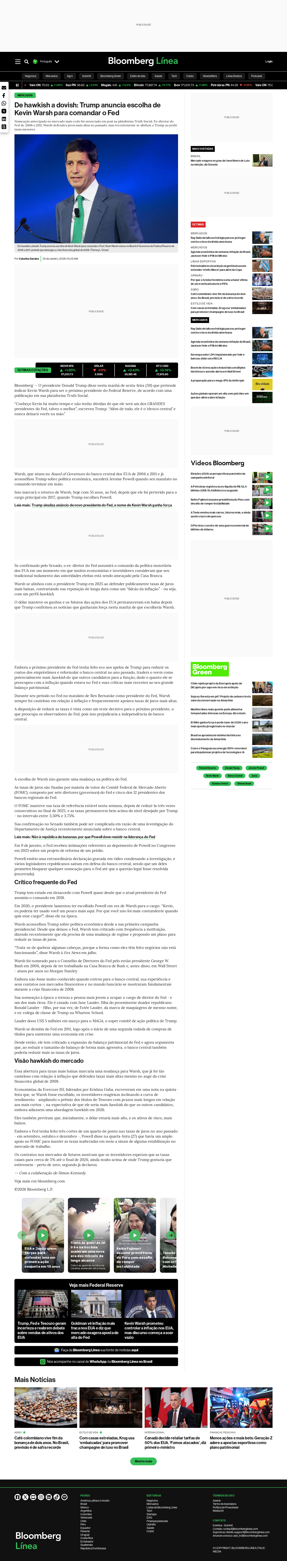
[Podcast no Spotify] (64, 1497)
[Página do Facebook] (17, 1497)
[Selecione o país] (57, 61)
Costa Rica (86, 1538)
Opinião (151, 1524)
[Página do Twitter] (25, 1497)
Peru (83, 1524)
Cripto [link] (190, 76)
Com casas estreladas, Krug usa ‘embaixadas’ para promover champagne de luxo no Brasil (106, 1443)
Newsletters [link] (210, 76)
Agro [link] (70, 76)
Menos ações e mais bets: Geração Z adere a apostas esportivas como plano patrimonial (241, 1443)
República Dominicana (93, 1548)
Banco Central (235, 775)
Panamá (85, 1531)
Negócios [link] (30, 76)
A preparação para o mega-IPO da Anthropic (217, 380)
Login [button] (269, 61)
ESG (149, 1517)
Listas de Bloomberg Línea (162, 1507)
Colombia (86, 1514)
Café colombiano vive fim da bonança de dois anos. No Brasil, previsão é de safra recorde (41, 1443)
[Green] (232, 669)
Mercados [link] (52, 76)
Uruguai (84, 1534)
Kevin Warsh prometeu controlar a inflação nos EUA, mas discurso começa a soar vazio (149, 1330)
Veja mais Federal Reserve (96, 1285)
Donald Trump (232, 768)
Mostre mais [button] (143, 1461)
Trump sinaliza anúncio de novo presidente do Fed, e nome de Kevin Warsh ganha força (102, 505)
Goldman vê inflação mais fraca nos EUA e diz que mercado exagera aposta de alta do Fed (95, 1330)
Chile (83, 1521)
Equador (85, 1527)
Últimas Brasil (244, 783)
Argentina (86, 1510)
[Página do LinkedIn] (49, 1497)
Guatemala (86, 1544)
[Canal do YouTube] (33, 1497)
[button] (4, 88)
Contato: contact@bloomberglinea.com (235, 1528)
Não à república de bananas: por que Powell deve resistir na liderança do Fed (93, 837)
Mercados (25, 95)
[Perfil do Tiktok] (56, 1497)
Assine (217, 1500)
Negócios (152, 1500)
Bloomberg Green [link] (110, 76)
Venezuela (86, 1517)
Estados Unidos (220, 783)
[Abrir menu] (17, 61)
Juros (254, 775)
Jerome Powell (256, 768)
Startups (152, 1514)
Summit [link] (86, 76)
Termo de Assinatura (224, 1503)
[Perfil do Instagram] (41, 1497)
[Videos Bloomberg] (232, 463)
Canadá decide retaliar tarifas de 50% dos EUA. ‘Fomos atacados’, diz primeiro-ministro (175, 1443)
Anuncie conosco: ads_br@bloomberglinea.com (240, 1535)
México (84, 1507)
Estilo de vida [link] (137, 76)
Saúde (150, 1527)
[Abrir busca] (26, 61)
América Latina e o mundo (95, 1500)
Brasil (83, 1503)
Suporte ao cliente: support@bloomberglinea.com (241, 1532)
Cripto (150, 1531)
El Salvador (87, 1541)
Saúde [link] (158, 76)
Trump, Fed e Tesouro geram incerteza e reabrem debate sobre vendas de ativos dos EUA (42, 1330)
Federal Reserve (207, 768)
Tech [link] (174, 76)
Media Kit (218, 1510)
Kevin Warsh (212, 775)
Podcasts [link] (256, 76)
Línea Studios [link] (234, 76)
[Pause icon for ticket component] (17, 85)
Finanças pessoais (157, 1521)
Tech (149, 1510)
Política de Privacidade (225, 1507)
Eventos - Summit (223, 1525)
